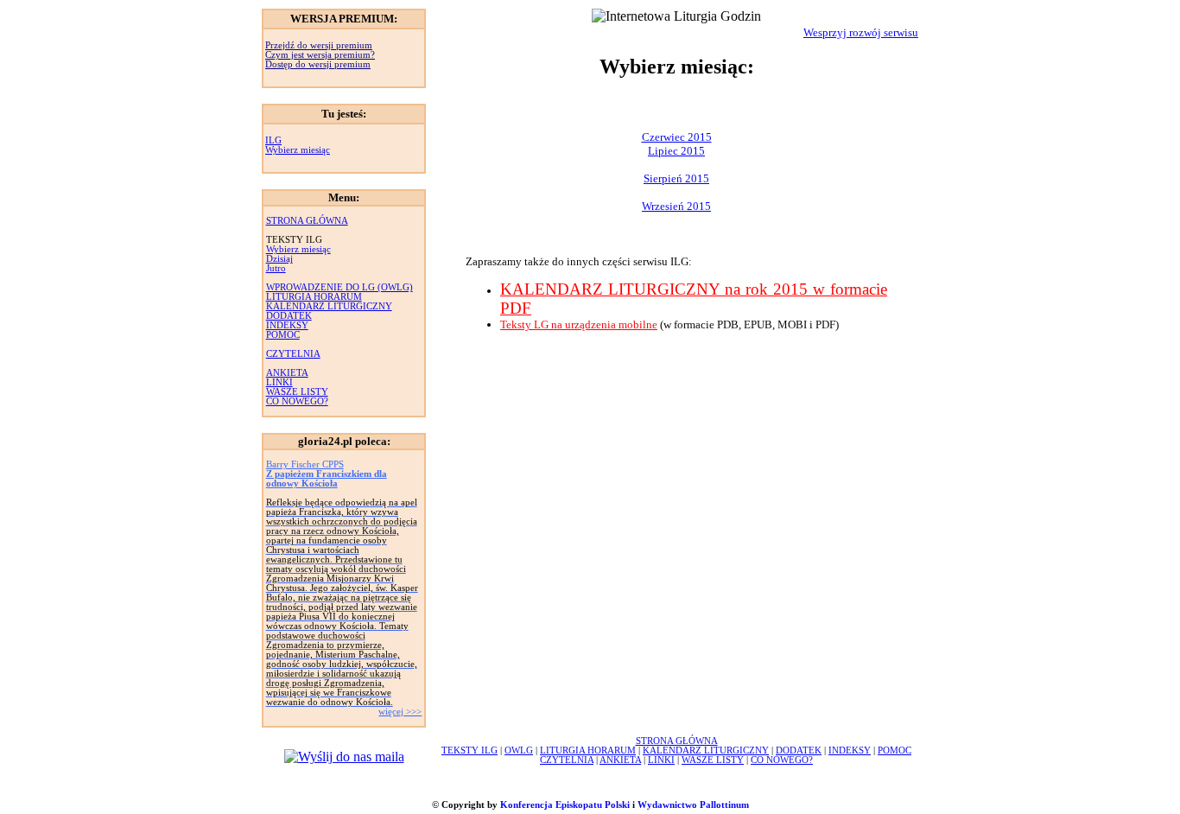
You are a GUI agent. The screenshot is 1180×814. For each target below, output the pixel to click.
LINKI (279, 382)
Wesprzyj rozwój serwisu (860, 32)
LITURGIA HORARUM (314, 297)
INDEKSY (287, 325)
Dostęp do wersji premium (318, 64)
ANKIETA (287, 373)
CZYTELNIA (293, 354)
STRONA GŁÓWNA (307, 221)
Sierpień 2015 (676, 178)
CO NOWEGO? (297, 401)
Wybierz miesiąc (297, 150)
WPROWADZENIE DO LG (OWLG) (339, 287)
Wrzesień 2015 (676, 206)
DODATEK (289, 316)
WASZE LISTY (297, 392)
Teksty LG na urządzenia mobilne (578, 324)
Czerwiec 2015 (677, 136)
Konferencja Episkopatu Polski (565, 805)
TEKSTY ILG (469, 750)
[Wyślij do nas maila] (344, 756)
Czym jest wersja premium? (320, 55)
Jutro (276, 268)
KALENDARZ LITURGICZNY (329, 306)
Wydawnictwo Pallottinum (693, 805)
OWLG (518, 750)
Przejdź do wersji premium (318, 45)
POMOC (283, 335)
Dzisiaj (279, 259)
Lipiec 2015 (676, 150)
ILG (273, 140)
